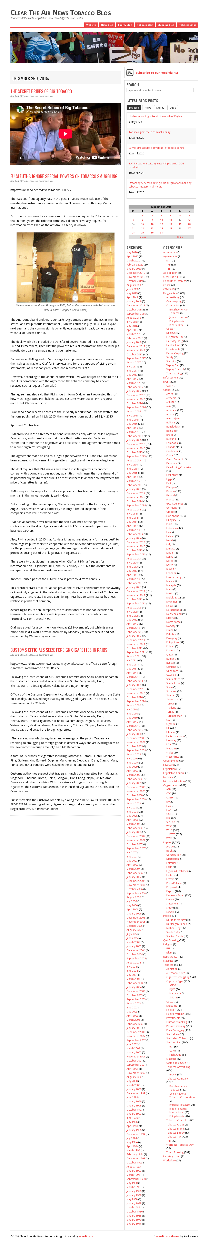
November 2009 (136, 742)
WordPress (86, 1236)
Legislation (169, 769)
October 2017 (135, 354)
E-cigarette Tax (174, 337)
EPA (168, 801)
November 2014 (136, 497)
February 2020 (135, 264)
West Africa (172, 756)
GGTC (169, 814)
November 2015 (136, 448)
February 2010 (135, 730)
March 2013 (133, 579)
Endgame (171, 1005)
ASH (168, 789)
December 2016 (136, 395)
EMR (168, 483)
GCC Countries (174, 503)
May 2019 (132, 293)
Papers (167, 842)
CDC (168, 793)
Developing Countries (178, 467)
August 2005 (134, 930)
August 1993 (134, 1166)
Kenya (169, 556)
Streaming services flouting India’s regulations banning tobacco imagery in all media (160, 184)
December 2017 (136, 346)
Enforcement (170, 377)
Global (167, 390)
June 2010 (132, 713)
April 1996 (132, 1126)
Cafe (172, 1050)
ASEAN (170, 402)
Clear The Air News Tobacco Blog (60, 12)
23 (152, 228)
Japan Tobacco (178, 317)
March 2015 (133, 481)
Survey (170, 911)
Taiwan (170, 703)
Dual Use (171, 333)
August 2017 (134, 362)
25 (170, 228)
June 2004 (132, 970)
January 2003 (134, 1028)
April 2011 (132, 672)
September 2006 (136, 893)
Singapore (172, 671)
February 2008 (135, 828)
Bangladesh (173, 426)
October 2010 (135, 697)
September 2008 (136, 799)
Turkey (170, 711)
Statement (172, 903)
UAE (168, 720)
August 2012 (134, 607)
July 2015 (132, 464)
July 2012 (132, 611)
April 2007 (132, 864)
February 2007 (135, 873)
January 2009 (134, 783)
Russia (170, 662)
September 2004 (136, 958)
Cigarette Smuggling (177, 977)
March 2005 (133, 942)
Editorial (171, 863)
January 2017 (134, 391)
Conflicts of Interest (174, 281)
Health (170, 1009)
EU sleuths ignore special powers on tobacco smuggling (64, 176)
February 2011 (135, 681)
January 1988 (134, 1203)
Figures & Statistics (177, 871)
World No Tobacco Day (179, 1145)
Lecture (170, 875)
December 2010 (136, 689)
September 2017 (136, 358)
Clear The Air (170, 277)
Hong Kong (172, 516)
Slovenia (171, 675)
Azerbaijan (172, 418)
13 (189, 219)
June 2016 (132, 419)
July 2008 (132, 807)
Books (170, 850)
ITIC (168, 818)
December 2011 (136, 640)
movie (173, 1074)
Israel (169, 540)
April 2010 (132, 721)
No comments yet (44, 96)
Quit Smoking (171, 940)
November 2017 (136, 350)
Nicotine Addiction (174, 781)
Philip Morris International (176, 322)
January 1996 (134, 1130)
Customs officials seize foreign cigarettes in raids (58, 649)
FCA (168, 805)
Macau (170, 581)
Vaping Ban (172, 365)
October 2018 (135, 309)
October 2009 (135, 746)
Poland (170, 646)
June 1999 (132, 1097)
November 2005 (136, 921)
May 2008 (132, 815)
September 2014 (136, 505)
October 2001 (135, 1060)
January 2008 (134, 832)
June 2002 (132, 1044)
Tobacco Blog (145, 24)
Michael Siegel (174, 928)
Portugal (171, 650)
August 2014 (134, 509)
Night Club (175, 1054)
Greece (170, 512)
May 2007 (132, 860)
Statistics (171, 361)
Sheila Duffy (173, 932)
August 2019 (134, 285)
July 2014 (132, 513)
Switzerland (173, 699)
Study (169, 907)
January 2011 (134, 685)
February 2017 (135, 387)
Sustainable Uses (176, 1063)
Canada (170, 447)
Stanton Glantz (174, 936)
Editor (31, 96)
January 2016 (134, 440)
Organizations (171, 785)
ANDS (172, 985)
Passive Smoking (175, 1026)
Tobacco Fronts (175, 1128)
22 (142, 228)
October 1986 (135, 1211)
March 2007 (133, 869)
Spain (169, 687)
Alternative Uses (175, 973)
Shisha (173, 997)
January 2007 (134, 877)
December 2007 (136, 836)
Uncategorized (171, 1156)
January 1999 (134, 1101)
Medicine (168, 777)
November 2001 (136, 1056)
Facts (169, 867)
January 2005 (134, 946)
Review (170, 899)
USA (168, 744)
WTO (169, 838)
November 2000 (136, 1073)
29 (142, 232)
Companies (173, 305)
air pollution (170, 273)
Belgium (171, 430)
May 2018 (132, 326)
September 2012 (136, 603)
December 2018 (136, 305)
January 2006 (134, 913)
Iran (168, 532)
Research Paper (175, 895)
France (170, 499)
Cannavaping (173, 301)
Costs (166, 285)
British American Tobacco (178, 311)
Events (167, 381)
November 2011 (136, 644)
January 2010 (134, 734)
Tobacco (168, 965)
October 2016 (135, 403)
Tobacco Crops (175, 1124)
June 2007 (132, 856)
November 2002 (136, 1036)
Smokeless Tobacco (177, 1038)
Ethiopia (171, 487)
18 (170, 224)
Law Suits (168, 765)
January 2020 (134, 268)
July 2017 (132, 366)
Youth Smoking (174, 1152)
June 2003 (132, 1007)
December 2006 (136, 881)
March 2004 (133, 979)
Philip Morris (176, 1116)
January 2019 (134, 301)
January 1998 (134, 1105)
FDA (168, 810)
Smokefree (172, 1034)
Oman (169, 630)
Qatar (169, 654)
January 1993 (134, 1170)
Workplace (169, 1160)
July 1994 (132, 1138)
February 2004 (135, 983)
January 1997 (134, 1113)
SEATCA (170, 822)
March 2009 (133, 775)
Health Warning (175, 1014)
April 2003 (132, 1015)
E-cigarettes (170, 293)
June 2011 (132, 664)
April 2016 (132, 428)
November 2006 (136, 885)
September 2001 (136, 1064)
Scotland (171, 667)
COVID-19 (169, 289)
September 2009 (136, 750)
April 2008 (132, 820)
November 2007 (136, 840)
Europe (170, 491)
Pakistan (171, 634)
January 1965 (134, 1224)
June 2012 (132, 615)
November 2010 (136, 693)
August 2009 (134, 754)
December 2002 (136, 1032)
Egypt (169, 479)
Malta (169, 589)
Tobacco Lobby (175, 1132)
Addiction (172, 969)
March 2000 (133, 1085)
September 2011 (136, 652)
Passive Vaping (174, 353)
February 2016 (135, 436)
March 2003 (133, 1019)
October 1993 (135, 1162)
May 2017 (132, 374)
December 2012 (136, 591)
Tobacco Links (187, 24)
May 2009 (132, 766)
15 (142, 224)
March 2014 (133, 530)
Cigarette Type (174, 981)
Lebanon (171, 573)
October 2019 (135, 281)
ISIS (168, 948)
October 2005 (135, 926)
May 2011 (132, 668)
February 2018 (135, 338)
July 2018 (132, 322)
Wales (169, 752)
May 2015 (132, 472)
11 (170, 219)
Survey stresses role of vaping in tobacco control (157, 148)
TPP (168, 264)
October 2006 (135, 889)
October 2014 (135, 501)
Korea (169, 561)
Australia (171, 410)
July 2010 (132, 709)
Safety (169, 357)
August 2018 (134, 317)
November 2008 (136, 791)
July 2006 (132, 901)
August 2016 (134, 411)
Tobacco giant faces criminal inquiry (149, 132)
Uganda (171, 724)
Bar (171, 1046)
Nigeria (170, 618)
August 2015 (134, 460)
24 (161, 228)
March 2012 (133, 628)
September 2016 (136, 407)
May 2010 (132, 717)
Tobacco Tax (173, 1136)
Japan (169, 552)
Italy (168, 544)
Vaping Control (175, 369)
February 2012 (135, 632)
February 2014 (135, 534)
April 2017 (132, 379)
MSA (168, 260)
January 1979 (134, 1219)
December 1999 (136, 1093)
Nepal (169, 605)
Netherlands (173, 610)
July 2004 (132, 966)
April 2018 (132, 330)
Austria (170, 414)
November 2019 (136, 277)
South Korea (173, 683)
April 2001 (132, 1069)
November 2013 (136, 546)
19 (180, 224)
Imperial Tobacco (179, 1104)
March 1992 (133, 1175)
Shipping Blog (166, 24)
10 (161, 219)
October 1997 (135, 1109)
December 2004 (136, 950)
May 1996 (132, 1122)
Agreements (170, 256)
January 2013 (134, 587)
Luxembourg (173, 577)
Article (170, 846)
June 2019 (132, 289)
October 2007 (135, 844)
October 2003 (135, 995)
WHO (169, 830)
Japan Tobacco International (178, 1110)
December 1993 (136, 1158)
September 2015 (136, 456)
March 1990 (133, 1187)
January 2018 (134, 342)
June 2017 (132, 370)
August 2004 (134, 962)
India (169, 524)
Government (170, 760)
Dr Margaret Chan (176, 924)
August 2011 (134, 656)
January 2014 (134, 538)
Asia (168, 406)
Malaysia (171, 585)
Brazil (169, 435)
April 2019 (132, 297)
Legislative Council (174, 773)
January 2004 (134, 987)
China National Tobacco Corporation (182, 1095)
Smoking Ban (173, 1042)
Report (170, 891)
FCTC (172, 834)
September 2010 (136, 701)
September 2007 (136, 848)
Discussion (172, 859)
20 (189, 224)
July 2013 (132, 562)
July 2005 (132, 934)
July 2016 (132, 415)
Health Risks (173, 345)
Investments (173, 349)
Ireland (170, 536)
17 (161, 224)
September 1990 (136, 1179)
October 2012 (135, 599)
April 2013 (132, 575)
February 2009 (135, 779)
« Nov (142, 236)
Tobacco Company (177, 1078)
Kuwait (170, 569)
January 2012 (134, 636)
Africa (169, 394)
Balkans (170, 422)
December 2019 (136, 273)
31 (161, 232)
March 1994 (133, 1150)
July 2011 (132, 660)
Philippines (172, 642)
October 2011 (135, 648)
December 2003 (136, 991)
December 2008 (136, 787)
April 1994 (132, 1146)
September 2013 (136, 554)
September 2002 (136, 1040)
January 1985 (134, 1215)
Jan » (180, 236)
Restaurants (170, 956)
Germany (171, 507)
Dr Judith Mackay (176, 920)
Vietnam (171, 748)
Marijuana (175, 993)
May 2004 (132, 975)
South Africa (173, 679)
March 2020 (133, 260)
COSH (169, 797)
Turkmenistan (174, 716)
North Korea (173, 622)
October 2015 (135, 452)
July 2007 (132, 852)
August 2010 (134, 705)
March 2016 (133, 432)
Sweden (170, 695)
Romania (171, 658)
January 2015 (134, 489)
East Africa (172, 475)
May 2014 (132, 522)
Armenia (171, 398)
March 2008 (133, 824)
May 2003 (132, 1011)
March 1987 (133, 1207)
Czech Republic (175, 459)
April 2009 (132, 771)
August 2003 (134, 1003)
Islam (169, 952)
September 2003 (136, 999)
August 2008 (134, 803)
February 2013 (135, 583)
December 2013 (136, 542)
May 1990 (132, 1183)
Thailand (171, 707)
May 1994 (132, 1142)
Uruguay (171, 740)
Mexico (170, 593)
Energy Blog (125, 24)
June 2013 (132, 566)
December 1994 (136, 1134)
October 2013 (135, 550)
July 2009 (132, 758)
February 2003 (135, 1024)
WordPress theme (167, 1236)
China (169, 455)
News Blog (107, 24)
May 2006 (132, 905)
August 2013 (134, 558)
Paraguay (171, 638)
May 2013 (132, 571)
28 (133, 232)
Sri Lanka (171, 691)
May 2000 (132, 1081)
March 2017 (133, 383)
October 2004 (135, 954)
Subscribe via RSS (157, 73)
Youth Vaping (174, 373)
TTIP (168, 268)
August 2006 (134, 897)
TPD (168, 1140)
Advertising (172, 297)
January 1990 (134, 1191)
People (167, 916)
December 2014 (136, 493)
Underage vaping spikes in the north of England (156, 116)
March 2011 (133, 677)
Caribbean (172, 451)
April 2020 (132, 256)
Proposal (171, 887)
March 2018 (133, 334)
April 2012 (132, 623)
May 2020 (132, 252)
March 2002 (133, 1048)
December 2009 (136, 738)
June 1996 (132, 1118)
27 (189, 228)
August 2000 (134, 1077)
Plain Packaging (175, 1030)
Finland (170, 495)
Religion (167, 944)
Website (91, 24)
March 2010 (133, 726)
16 (152, 224)
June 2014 (132, 517)
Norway (170, 626)
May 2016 (132, 423)
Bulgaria (171, 439)
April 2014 (132, 526)
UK (168, 728)
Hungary (171, 520)
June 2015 (132, 468)
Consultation (173, 854)
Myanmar (171, 601)
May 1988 (132, 1199)
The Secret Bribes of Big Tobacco (41, 91)
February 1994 (135, 1154)
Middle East (173, 597)
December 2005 (136, 917)
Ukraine (170, 732)
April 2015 (132, 477)
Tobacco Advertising (178, 1067)
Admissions (170, 252)
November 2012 (136, 595)
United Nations (175, 736)
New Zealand (174, 614)
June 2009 (132, 762)
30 (152, 232)
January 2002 (134, 1052)
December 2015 (136, 444)
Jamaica (170, 548)
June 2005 (132, 938)
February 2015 (135, 485)
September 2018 (136, 313)
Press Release (174, 883)
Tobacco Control (176, 1120)
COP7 (169, 385)
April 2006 (132, 909)
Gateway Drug (174, 341)
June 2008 (132, 811)
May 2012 (132, 619)
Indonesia (172, 528)
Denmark (171, 463)
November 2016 (136, 399)
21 (133, 228)
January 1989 (134, 1195)
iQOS (172, 989)
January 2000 (134, 1089)
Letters (170, 879)
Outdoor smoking (176, 1022)
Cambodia (172, 443)
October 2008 (135, 795)
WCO (169, 826)
